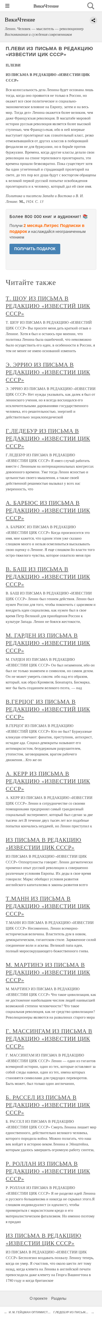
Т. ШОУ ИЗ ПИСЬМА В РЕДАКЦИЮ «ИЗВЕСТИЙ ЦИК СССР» (48, 305)
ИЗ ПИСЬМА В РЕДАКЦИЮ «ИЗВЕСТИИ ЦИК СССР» (43, 843)
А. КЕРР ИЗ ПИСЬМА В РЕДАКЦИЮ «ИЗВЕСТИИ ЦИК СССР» (48, 781)
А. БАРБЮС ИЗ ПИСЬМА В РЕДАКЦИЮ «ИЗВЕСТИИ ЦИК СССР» (48, 510)
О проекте (38, 1298)
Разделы (58, 1298)
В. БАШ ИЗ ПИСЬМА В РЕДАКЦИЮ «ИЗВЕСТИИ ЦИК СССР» (48, 576)
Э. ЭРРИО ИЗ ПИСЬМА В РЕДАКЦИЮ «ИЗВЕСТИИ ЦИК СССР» (48, 372)
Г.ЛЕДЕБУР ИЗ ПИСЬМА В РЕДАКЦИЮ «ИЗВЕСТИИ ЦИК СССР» (48, 438)
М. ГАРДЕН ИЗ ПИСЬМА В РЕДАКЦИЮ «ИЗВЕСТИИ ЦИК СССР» (48, 642)
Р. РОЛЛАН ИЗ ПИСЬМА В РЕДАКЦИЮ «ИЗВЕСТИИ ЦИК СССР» (48, 1171)
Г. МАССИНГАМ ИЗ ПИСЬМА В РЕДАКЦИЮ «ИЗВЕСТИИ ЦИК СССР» (49, 1038)
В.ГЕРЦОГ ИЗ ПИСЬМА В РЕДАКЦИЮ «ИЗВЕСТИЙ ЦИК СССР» (48, 709)
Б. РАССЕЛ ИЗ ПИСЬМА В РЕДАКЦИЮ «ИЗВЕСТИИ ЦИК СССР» (48, 1104)
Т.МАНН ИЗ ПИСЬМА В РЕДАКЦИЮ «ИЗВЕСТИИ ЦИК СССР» (48, 906)
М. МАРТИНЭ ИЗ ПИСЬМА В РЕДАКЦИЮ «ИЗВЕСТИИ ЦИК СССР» (48, 972)
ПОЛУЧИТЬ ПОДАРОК (35, 249)
